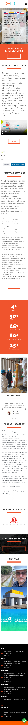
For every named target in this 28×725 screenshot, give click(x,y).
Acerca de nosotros (14, 65)
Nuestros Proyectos (14, 538)
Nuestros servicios (14, 173)
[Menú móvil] (26, 4)
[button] (2, 409)
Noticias (14, 559)
